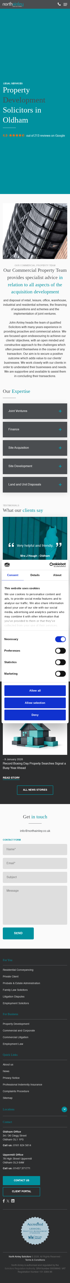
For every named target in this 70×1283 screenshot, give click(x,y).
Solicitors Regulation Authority (20, 1269)
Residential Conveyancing (18, 970)
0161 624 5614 (22, 1145)
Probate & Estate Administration (21, 983)
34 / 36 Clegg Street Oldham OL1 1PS (15, 1137)
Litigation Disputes (13, 996)
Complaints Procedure (16, 1091)
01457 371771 (21, 1168)
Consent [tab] (12, 575)
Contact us (21, 1180)
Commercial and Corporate (19, 1030)
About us (8, 1064)
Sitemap (8, 1098)
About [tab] (57, 575)
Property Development (16, 1024)
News (6, 1071)
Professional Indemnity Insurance (22, 1084)
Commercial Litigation (15, 1037)
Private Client (10, 976)
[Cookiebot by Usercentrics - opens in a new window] (50, 565)
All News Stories (35, 790)
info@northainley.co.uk (35, 831)
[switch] (60, 651)
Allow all (35, 690)
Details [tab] (35, 575)
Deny (35, 714)
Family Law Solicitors (15, 990)
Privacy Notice (11, 1078)
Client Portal (21, 1191)
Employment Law (13, 1044)
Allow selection (35, 702)
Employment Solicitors (16, 1003)
